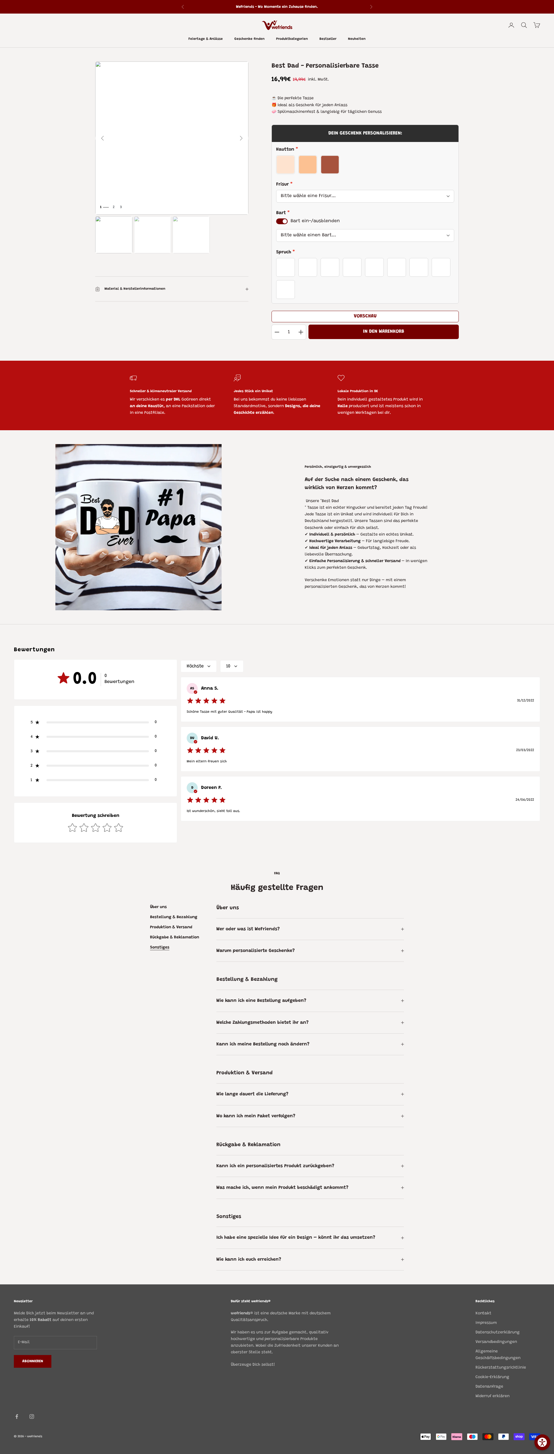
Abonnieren (32, 1361)
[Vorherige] (102, 138)
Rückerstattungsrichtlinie (501, 1368)
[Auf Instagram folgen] (32, 1416)
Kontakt (483, 1313)
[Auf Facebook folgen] (17, 1416)
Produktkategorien (292, 39)
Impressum (486, 1323)
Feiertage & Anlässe (205, 39)
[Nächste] (241, 138)
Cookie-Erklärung (492, 1377)
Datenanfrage (489, 1387)
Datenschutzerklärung (498, 1333)
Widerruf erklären (493, 1396)
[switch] (282, 221)
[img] (206, 700)
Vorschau (365, 316)
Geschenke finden (249, 39)
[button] (95, 722)
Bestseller (327, 39)
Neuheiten (357, 39)
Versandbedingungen (496, 1342)
